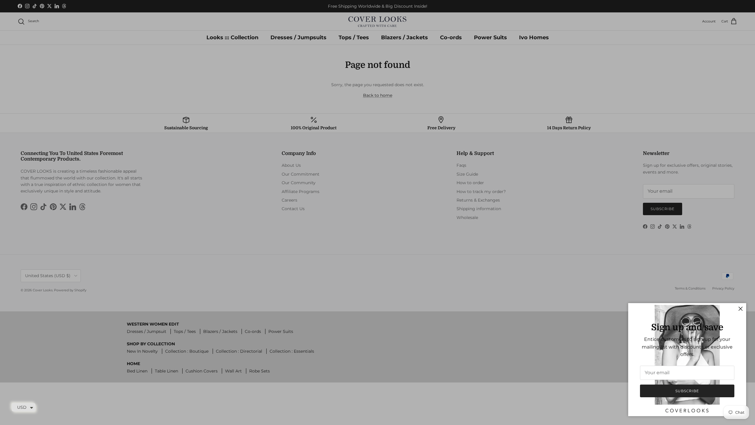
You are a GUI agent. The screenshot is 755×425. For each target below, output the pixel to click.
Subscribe (687, 391)
